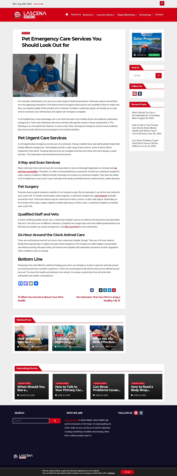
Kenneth (38, 347)
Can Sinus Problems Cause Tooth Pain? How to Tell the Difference (145, 143)
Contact (159, 14)
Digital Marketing (127, 15)
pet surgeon (101, 196)
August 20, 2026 (27, 395)
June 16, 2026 (139, 395)
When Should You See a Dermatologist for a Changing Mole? (146, 115)
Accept (127, 472)
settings (111, 473)
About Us (76, 14)
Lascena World (71, 420)
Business (88, 15)
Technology (145, 15)
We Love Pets (72, 227)
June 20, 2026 (64, 395)
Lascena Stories (105, 15)
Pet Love (26, 33)
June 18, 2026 (101, 395)
